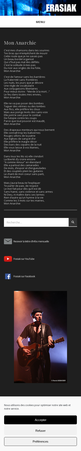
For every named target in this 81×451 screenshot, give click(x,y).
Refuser (40, 430)
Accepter (40, 420)
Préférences (40, 441)
